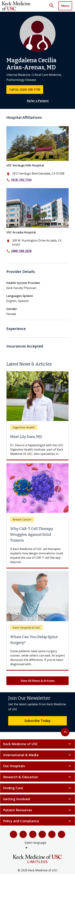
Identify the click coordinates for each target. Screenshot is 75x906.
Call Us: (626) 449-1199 (24, 90)
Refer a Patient (38, 101)
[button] (52, 5)
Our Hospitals (37, 766)
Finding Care (37, 788)
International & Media (37, 755)
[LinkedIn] (42, 834)
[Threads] (61, 834)
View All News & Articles (38, 681)
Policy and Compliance (37, 821)
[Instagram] (52, 834)
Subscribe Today (37, 720)
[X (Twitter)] (23, 834)
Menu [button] (65, 6)
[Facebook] (13, 834)
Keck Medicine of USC (37, 744)
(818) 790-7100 (21, 180)
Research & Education (37, 777)
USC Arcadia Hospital (21, 232)
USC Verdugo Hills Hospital (25, 165)
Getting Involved (37, 799)
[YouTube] (32, 834)
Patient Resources (37, 810)
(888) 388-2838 (21, 251)
